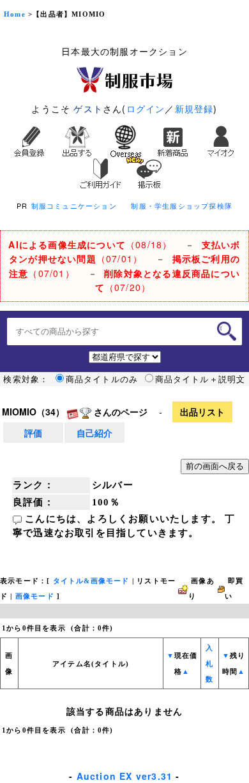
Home (15, 14)
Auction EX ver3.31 (125, 776)
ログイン (145, 108)
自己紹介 (94, 432)
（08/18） (90, 244)
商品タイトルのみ (102, 379)
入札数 (209, 664)
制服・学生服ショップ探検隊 (181, 205)
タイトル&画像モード (91, 581)
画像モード (34, 596)
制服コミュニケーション (74, 205)
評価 (33, 432)
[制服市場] (124, 78)
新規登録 (194, 108)
